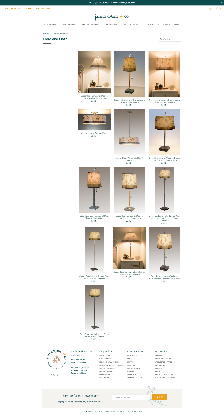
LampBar (159, 356)
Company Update (43, 9)
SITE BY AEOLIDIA (134, 411)
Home (46, 34)
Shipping (131, 362)
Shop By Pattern (171, 25)
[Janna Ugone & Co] (112, 17)
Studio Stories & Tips (165, 378)
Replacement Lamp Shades (111, 365)
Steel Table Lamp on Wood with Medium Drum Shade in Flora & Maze (164, 277)
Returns (131, 365)
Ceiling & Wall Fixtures (109, 362)
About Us (159, 371)
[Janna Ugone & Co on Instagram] (57, 376)
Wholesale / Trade (163, 362)
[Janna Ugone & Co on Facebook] (51, 376)
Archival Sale (152, 25)
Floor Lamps (69, 25)
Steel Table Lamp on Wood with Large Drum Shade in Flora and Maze (164, 159)
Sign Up (159, 397)
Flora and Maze (60, 34)
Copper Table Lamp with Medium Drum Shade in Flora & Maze (129, 217)
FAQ (128, 359)
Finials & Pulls (131, 25)
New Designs (104, 374)
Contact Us (132, 356)
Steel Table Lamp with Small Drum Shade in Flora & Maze (94, 217)
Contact (28, 9)
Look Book (16, 9)
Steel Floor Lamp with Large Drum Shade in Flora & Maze (94, 335)
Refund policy (133, 368)
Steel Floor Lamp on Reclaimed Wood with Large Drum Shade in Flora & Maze (164, 218)
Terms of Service (135, 378)
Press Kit (159, 368)
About (5, 9)
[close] (221, 3)
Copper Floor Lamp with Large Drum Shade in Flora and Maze (94, 277)
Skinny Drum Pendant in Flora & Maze (129, 159)
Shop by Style (105, 371)
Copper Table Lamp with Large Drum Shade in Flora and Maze (164, 101)
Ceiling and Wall (90, 25)
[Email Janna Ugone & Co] (60, 376)
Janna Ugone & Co (96, 411)
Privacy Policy (134, 374)
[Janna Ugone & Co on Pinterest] (54, 376)
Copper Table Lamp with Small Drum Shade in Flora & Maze (129, 101)
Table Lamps (50, 25)
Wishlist (131, 371)
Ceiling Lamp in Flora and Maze (94, 133)
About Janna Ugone (164, 374)
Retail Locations (163, 359)
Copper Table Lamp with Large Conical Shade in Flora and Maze (129, 273)
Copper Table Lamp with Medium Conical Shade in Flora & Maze (94, 97)
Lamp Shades (111, 25)
